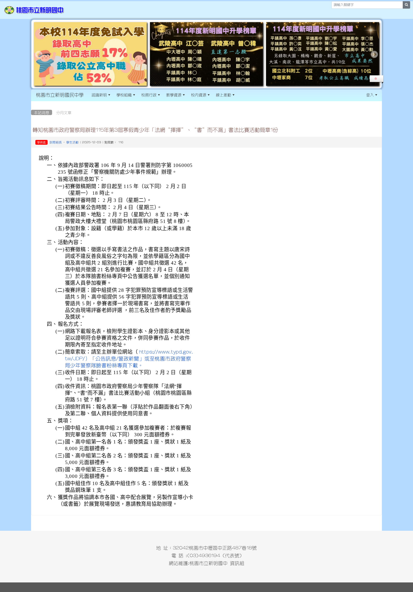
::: (242, 95)
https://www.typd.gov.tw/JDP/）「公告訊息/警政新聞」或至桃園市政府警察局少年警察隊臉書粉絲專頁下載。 (129, 358)
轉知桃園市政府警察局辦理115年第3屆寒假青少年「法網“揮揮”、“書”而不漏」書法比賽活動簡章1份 (155, 129)
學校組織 (124, 95)
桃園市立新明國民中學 (60, 94)
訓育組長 (55, 142)
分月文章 (63, 112)
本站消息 (41, 112)
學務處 (41, 142)
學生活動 (72, 142)
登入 (370, 95)
